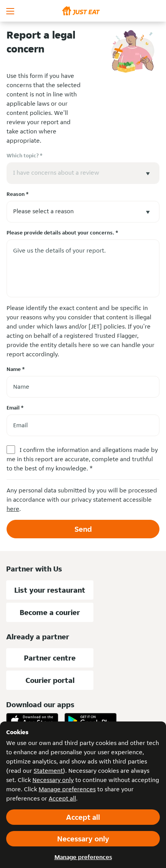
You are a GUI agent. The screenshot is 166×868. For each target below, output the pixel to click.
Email (15, 407)
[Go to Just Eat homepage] (83, 11)
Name (16, 369)
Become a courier (50, 612)
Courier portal (50, 680)
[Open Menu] (11, 11)
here (13, 509)
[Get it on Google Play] (90, 720)
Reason (18, 193)
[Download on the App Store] (32, 720)
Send (83, 529)
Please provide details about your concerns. (62, 232)
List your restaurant (49, 590)
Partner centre (50, 658)
